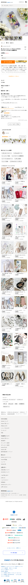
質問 (8, 42)
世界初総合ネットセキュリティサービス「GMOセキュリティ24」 (12, 566)
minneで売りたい (5, 438)
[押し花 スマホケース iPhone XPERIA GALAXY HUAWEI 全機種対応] (14, 112)
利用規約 (3, 482)
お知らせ (3, 477)
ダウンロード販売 (5, 445)
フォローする (22, 136)
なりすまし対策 (18, 574)
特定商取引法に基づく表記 (5, 493)
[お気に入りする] (25, 47)
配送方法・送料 (4, 90)
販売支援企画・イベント (7, 451)
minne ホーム (3, 412)
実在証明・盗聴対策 (4, 571)
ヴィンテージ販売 (5, 442)
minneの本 (3, 464)
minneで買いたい (5, 423)
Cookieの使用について (15, 493)
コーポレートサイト (11, 548)
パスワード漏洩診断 (4, 568)
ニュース (3, 461)
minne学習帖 (4, 459)
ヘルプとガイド (4, 480)
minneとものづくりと (6, 457)
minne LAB (3, 449)
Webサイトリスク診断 (13, 568)
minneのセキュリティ (6, 484)
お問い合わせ (4, 486)
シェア (3, 42)
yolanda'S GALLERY (6, 46)
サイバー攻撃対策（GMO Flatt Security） (8, 574)
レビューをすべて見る (14, 124)
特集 (2, 432)
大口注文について (5, 472)
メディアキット (4, 496)
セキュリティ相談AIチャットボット (7, 569)
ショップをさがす (5, 428)
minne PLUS (4, 447)
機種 (2, 55)
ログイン (21, 2)
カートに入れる (8, 62)
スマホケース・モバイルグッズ (9, 399)
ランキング (3, 430)
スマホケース (20, 399)
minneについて (4, 421)
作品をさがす (4, 425)
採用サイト (18, 548)
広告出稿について (5, 469)
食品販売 (3, 440)
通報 (13, 42)
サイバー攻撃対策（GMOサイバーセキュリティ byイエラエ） (11, 572)
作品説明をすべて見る (13, 76)
